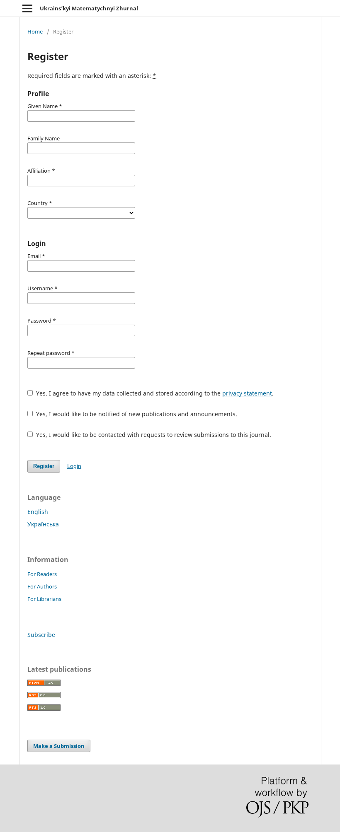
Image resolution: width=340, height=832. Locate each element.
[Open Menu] (27, 8)
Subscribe (41, 635)
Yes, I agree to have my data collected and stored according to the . (154, 393)
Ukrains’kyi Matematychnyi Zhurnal (89, 8)
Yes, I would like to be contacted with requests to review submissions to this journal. (152, 435)
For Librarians (44, 599)
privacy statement (247, 393)
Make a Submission (59, 746)
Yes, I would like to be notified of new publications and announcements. (135, 414)
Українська (43, 524)
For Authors (42, 586)
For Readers (42, 574)
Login (74, 466)
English (37, 512)
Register (43, 466)
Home (35, 31)
